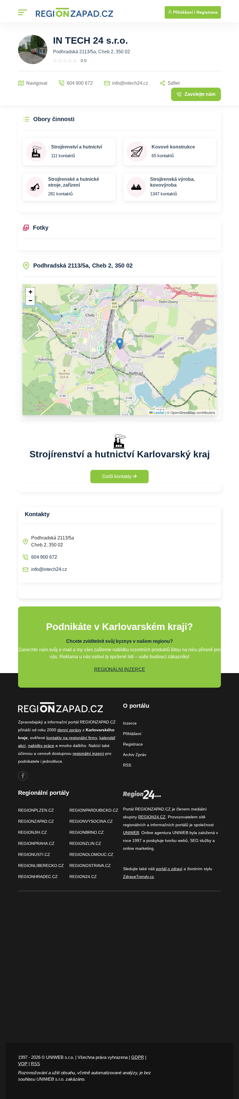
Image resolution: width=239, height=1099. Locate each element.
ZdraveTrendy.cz (138, 876)
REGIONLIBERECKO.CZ (41, 865)
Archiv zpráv (134, 754)
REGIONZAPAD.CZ (36, 821)
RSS (127, 765)
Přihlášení (132, 733)
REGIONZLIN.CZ (85, 843)
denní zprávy (69, 730)
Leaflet (158, 412)
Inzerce (130, 723)
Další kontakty (117, 476)
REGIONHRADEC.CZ (38, 876)
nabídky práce (41, 745)
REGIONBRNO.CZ (86, 832)
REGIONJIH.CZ (32, 832)
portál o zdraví (169, 868)
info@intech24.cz (49, 569)
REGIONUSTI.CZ (34, 854)
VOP (22, 1063)
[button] (119, 344)
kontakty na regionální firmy (71, 737)
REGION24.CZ (83, 876)
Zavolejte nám (199, 94)
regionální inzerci (88, 753)
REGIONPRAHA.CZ (36, 843)
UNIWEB (131, 832)
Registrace (207, 12)
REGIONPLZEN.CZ (36, 810)
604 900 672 (44, 557)
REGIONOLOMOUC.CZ (91, 854)
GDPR (137, 1057)
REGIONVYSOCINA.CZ (91, 821)
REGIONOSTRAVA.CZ (90, 865)
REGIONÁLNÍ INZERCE (119, 669)
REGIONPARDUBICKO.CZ (93, 810)
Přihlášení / (183, 12)
